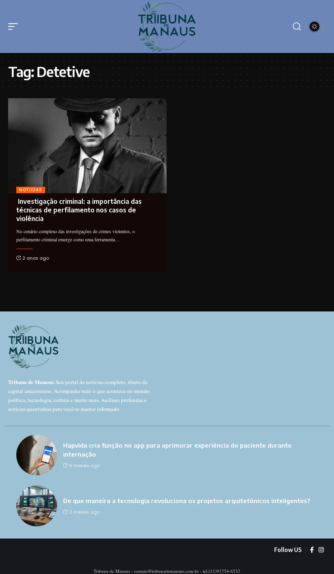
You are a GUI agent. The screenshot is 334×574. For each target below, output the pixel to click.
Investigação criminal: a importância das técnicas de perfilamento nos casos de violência (79, 210)
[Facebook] (312, 550)
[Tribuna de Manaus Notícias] (167, 26)
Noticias (30, 190)
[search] (297, 26)
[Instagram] (321, 550)
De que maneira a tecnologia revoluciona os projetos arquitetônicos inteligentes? (186, 500)
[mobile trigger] (15, 26)
